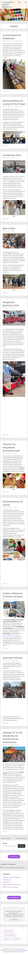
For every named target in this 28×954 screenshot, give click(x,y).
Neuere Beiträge (22, 838)
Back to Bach (9, 228)
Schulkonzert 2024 (12, 155)
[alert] (14, 867)
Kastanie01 (19, 41)
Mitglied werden (14, 856)
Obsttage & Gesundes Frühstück (12, 877)
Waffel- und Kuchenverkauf (10, 887)
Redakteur (15, 744)
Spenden (6, 939)
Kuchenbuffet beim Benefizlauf (11, 884)
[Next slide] (24, 208)
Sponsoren (16, 939)
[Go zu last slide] (3, 208)
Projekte (7, 91)
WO (17, 599)
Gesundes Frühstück (12, 658)
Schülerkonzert (7, 880)
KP (14, 157)
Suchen (5, 843)
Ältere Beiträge (5, 838)
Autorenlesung (8, 931)
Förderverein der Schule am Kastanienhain (8, 4)
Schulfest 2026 (7, 882)
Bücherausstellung (9, 935)
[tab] (13, 216)
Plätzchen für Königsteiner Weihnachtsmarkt (11, 447)
